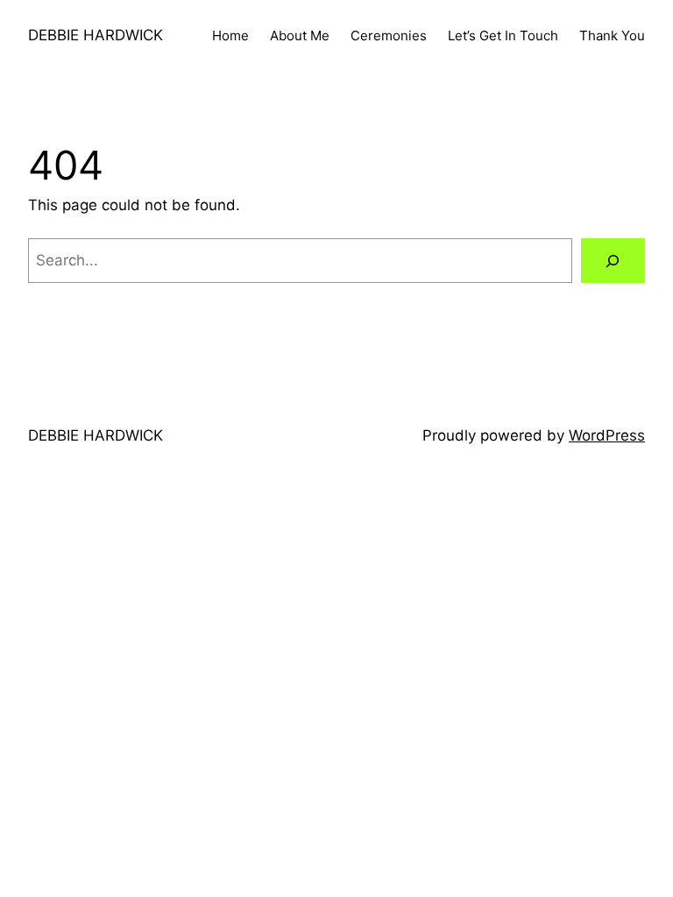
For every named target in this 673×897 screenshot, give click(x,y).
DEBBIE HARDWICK (95, 35)
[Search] (613, 260)
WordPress (607, 435)
